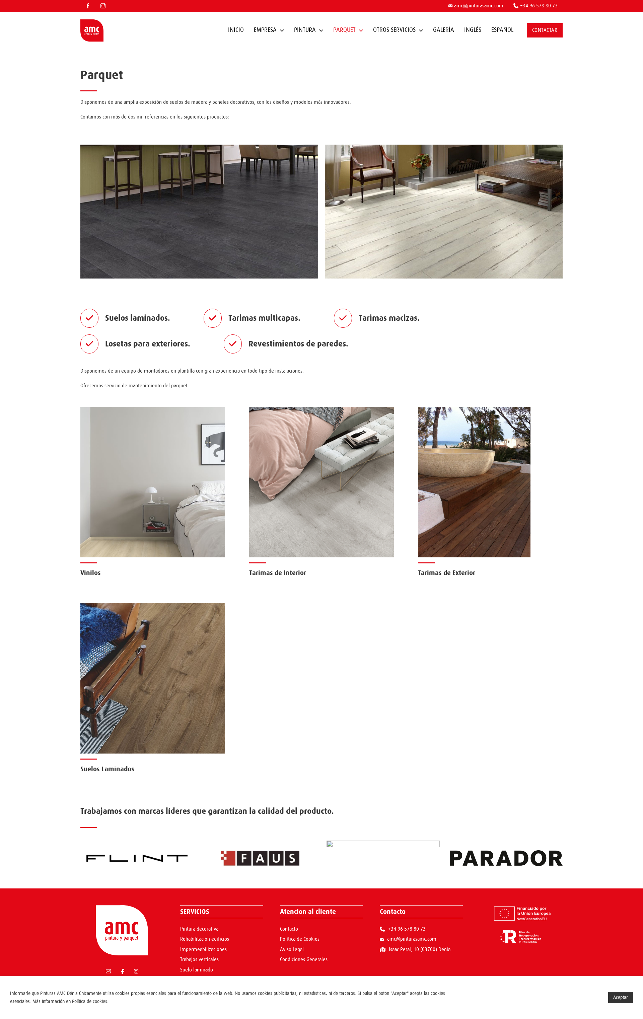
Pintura (305, 29)
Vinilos (90, 573)
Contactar (545, 30)
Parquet (344, 29)
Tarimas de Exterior (446, 573)
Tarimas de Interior (277, 573)
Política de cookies (89, 1001)
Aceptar (620, 997)
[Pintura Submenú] (321, 30)
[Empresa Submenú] (282, 30)
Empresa (265, 29)
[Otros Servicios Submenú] (421, 30)
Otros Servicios (394, 29)
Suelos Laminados (107, 769)
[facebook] (87, 6)
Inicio (236, 29)
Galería (443, 29)
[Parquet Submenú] (361, 30)
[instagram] (103, 6)
